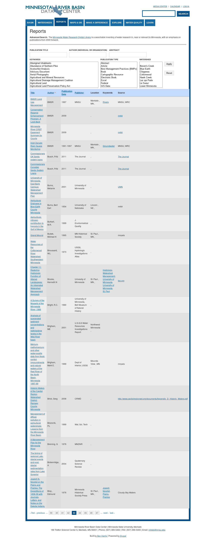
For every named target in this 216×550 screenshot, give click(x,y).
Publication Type (109, 59)
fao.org (121, 280)
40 (57, 512)
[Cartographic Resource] (119, 74)
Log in (186, 6)
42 (68, 512)
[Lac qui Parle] (151, 80)
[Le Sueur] (151, 83)
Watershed (145, 59)
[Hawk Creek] (151, 77)
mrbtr (120, 115)
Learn (150, 23)
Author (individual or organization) (88, 50)
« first (32, 512)
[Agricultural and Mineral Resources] (64, 77)
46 (91, 512)
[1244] (151, 63)
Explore (117, 23)
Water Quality (134, 23)
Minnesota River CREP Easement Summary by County (36, 132)
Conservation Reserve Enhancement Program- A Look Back (37, 115)
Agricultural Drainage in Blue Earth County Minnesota (36, 206)
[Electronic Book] (119, 77)
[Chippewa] (151, 71)
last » (112, 512)
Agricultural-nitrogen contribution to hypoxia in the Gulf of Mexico (37, 223)
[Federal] (119, 83)
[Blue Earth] (151, 69)
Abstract (114, 50)
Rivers (106, 102)
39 (51, 512)
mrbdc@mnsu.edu (156, 529)
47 (97, 512)
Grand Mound (37, 235)
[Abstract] (119, 63)
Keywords (35, 59)
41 (62, 512)
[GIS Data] (119, 86)
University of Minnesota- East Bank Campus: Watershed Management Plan (37, 186)
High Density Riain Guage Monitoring (36, 145)
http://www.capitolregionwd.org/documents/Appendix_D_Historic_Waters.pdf (153, 398)
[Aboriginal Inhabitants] (64, 63)
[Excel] (119, 80)
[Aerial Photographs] (64, 74)
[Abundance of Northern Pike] (64, 66)
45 (85, 512)
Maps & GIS (76, 23)
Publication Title (39, 50)
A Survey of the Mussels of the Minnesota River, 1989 (37, 305)
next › (106, 512)
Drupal (123, 535)
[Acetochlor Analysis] (64, 69)
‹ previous (40, 512)
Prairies (106, 497)
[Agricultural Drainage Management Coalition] (64, 80)
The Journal (123, 156)
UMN (120, 186)
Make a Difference (97, 23)
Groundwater (109, 145)
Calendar (175, 6)
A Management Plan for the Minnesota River (38, 444)
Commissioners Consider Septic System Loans (38, 169)
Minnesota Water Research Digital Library (72, 37)
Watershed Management (109, 274)
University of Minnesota (108, 280)
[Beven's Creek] (151, 66)
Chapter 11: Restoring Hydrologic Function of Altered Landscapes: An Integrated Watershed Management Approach (37, 280)
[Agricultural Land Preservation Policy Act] (64, 86)
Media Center (160, 6)
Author (50, 92)
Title (33, 92)
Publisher (79, 92)
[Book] (119, 71)
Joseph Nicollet (106, 489)
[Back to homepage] (55, 14)
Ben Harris (102, 535)
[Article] (119, 66)
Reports (61, 22)
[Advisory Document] (64, 71)
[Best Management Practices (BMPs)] (119, 69)
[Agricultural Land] (64, 83)
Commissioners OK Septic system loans (38, 156)
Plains (106, 493)
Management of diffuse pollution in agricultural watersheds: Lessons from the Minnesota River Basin (38, 424)
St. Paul (106, 291)
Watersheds (45, 23)
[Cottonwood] (151, 74)
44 (80, 512)
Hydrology (107, 270)
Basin (30, 23)
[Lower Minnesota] (151, 86)
